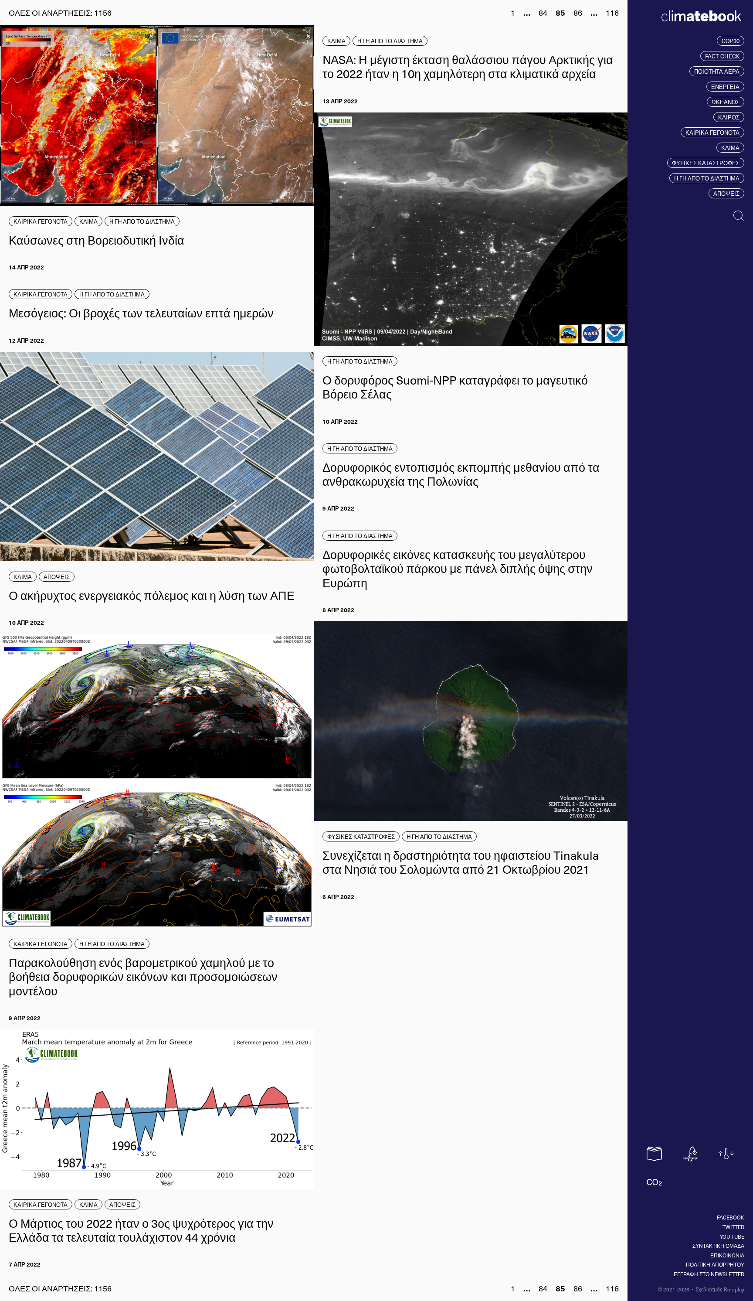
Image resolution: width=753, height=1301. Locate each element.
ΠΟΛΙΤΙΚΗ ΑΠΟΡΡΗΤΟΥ (715, 1264)
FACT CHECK (722, 56)
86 (577, 12)
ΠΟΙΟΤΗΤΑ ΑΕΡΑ (716, 71)
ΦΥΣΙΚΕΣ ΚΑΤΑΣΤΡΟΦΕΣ (705, 163)
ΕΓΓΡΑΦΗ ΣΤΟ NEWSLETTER (709, 1274)
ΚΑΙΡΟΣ (728, 117)
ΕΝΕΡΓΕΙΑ (725, 86)
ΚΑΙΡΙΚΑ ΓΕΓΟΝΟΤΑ (712, 132)
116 (612, 12)
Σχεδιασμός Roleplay (719, 1289)
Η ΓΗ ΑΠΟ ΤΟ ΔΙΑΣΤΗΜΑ (706, 178)
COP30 (730, 41)
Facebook (730, 1217)
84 (543, 12)
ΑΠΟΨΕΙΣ (726, 193)
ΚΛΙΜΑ (730, 147)
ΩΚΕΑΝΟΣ (725, 102)
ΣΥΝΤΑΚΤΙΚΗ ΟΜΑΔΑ (718, 1246)
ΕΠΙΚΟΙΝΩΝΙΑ (727, 1255)
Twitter (733, 1227)
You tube (732, 1236)
